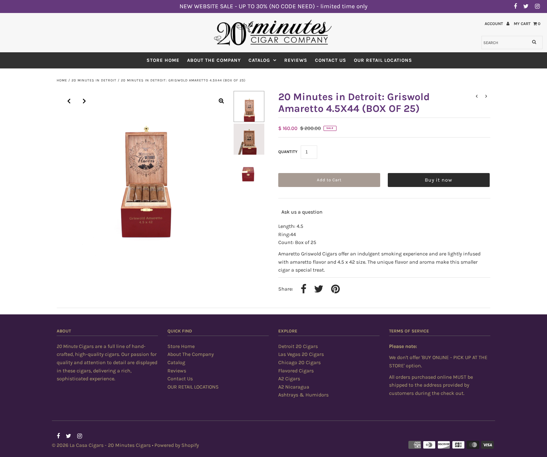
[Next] (84, 101)
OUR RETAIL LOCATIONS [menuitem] (383, 60)
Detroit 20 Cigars (298, 346)
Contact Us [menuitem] (330, 60)
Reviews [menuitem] (295, 60)
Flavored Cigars (296, 371)
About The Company (190, 354)
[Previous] (69, 101)
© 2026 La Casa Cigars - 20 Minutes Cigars (101, 445)
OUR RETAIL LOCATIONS (193, 387)
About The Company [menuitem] (214, 60)
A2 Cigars (289, 379)
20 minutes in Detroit (94, 80)
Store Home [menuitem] (163, 60)
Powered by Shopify (176, 445)
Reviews (176, 371)
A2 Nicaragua (293, 387)
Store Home (181, 346)
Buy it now (438, 180)
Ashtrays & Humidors (303, 395)
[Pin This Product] (335, 289)
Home (62, 80)
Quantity (288, 151)
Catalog (259, 60)
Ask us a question (302, 212)
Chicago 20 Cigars (299, 362)
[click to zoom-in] (221, 101)
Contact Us (180, 379)
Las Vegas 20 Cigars (301, 354)
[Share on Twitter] (319, 289)
